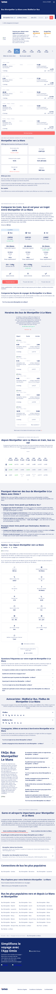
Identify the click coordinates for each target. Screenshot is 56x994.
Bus (8, 936)
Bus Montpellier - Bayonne (8, 922)
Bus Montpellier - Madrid (8, 906)
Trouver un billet (14, 152)
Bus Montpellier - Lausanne (44, 871)
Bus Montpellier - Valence (26, 912)
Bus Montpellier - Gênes (43, 912)
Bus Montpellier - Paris (25, 902)
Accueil (3, 936)
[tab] (9, 55)
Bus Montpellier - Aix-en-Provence (28, 919)
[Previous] (6, 459)
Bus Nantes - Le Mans (7, 929)
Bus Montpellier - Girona (43, 922)
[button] (33, 17)
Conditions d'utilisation (35, 989)
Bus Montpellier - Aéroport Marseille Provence (14, 925)
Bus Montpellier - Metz (25, 915)
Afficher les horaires (14, 171)
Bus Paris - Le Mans (42, 925)
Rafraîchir (27, 329)
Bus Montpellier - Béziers (8, 919)
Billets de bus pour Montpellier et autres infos (14, 886)
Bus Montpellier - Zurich (25, 906)
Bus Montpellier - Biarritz (44, 919)
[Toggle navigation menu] (54, 2)
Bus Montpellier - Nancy (7, 915)
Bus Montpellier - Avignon (26, 922)
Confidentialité (48, 989)
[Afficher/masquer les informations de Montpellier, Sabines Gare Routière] (53, 849)
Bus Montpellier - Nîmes (43, 915)
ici (41, 430)
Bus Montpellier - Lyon (25, 909)
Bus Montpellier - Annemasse (45, 909)
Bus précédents (22, 425)
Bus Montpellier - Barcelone (26, 871)
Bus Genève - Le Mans (25, 925)
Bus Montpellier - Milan (43, 902)
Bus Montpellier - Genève (8, 871)
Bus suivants (34, 425)
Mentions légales (22, 989)
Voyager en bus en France (18, 936)
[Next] (52, 51)
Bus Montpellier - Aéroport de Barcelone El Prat (14, 912)
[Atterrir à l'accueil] (4, 2)
